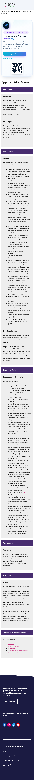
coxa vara (26, 492)
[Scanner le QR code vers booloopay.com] (17, 68)
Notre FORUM (8, 751)
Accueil (3, 11)
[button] (24, 5)
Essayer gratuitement (13, 54)
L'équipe (17, 756)
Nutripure (6, 715)
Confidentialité (8, 760)
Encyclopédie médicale (13, 11)
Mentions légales (8, 765)
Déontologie (7, 756)
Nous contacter (10, 701)
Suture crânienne (13, 646)
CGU (17, 760)
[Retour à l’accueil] (9, 4)
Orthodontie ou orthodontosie (18, 650)
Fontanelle (11, 648)
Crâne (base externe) (14, 653)
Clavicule (11, 644)
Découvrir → (7, 58)
